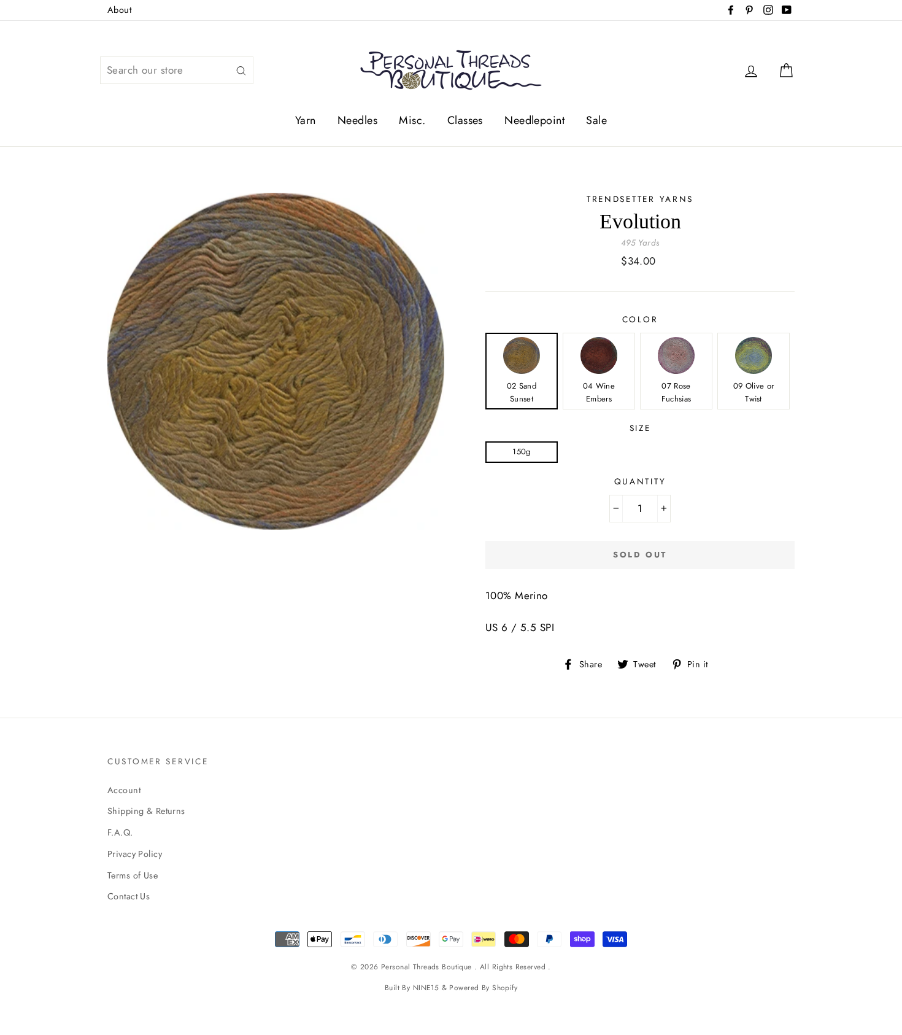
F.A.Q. (120, 832)
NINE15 (426, 987)
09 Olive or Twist (753, 392)
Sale (596, 120)
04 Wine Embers (599, 392)
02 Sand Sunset (521, 392)
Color (640, 319)
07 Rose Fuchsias (676, 392)
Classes (465, 120)
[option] (275, 361)
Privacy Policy (134, 854)
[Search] (241, 70)
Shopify (504, 987)
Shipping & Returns (146, 811)
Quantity (640, 481)
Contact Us (128, 896)
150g (521, 451)
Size (640, 428)
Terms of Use (132, 875)
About (119, 10)
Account (124, 790)
